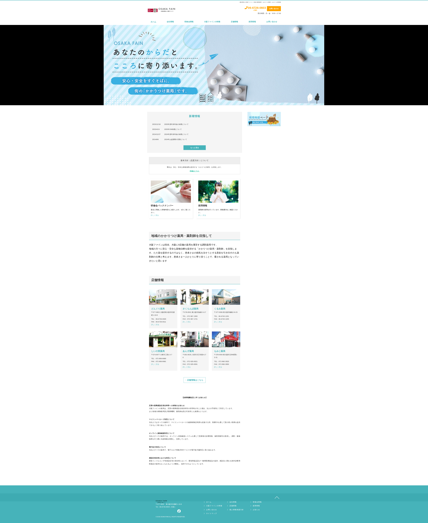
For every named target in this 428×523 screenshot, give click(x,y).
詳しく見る (170, 212)
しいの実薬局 (158, 351)
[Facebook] (179, 511)
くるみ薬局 (219, 308)
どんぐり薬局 (158, 308)
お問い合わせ (274, 8)
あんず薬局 (188, 351)
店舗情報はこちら (195, 380)
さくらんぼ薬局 (190, 308)
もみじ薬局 (219, 351)
